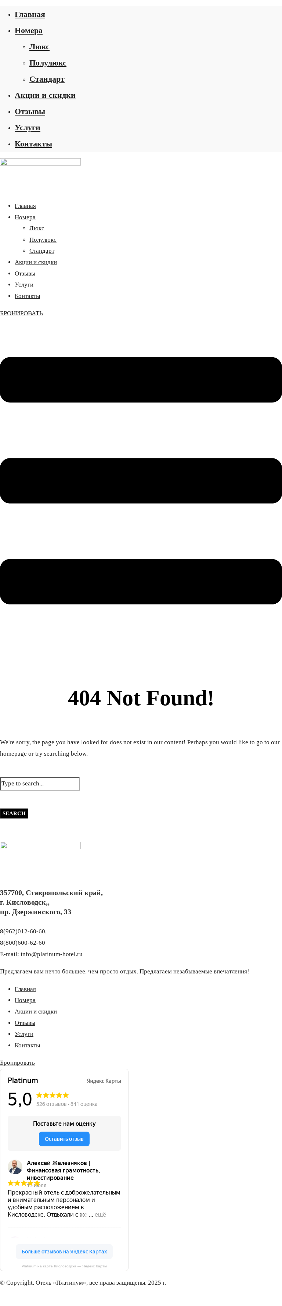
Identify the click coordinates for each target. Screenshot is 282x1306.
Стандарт (47, 79)
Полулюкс (47, 62)
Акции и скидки (45, 95)
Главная (30, 14)
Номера (29, 30)
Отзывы (30, 111)
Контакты (33, 143)
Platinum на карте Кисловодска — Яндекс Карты (64, 1266)
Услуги (27, 127)
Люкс (39, 46)
